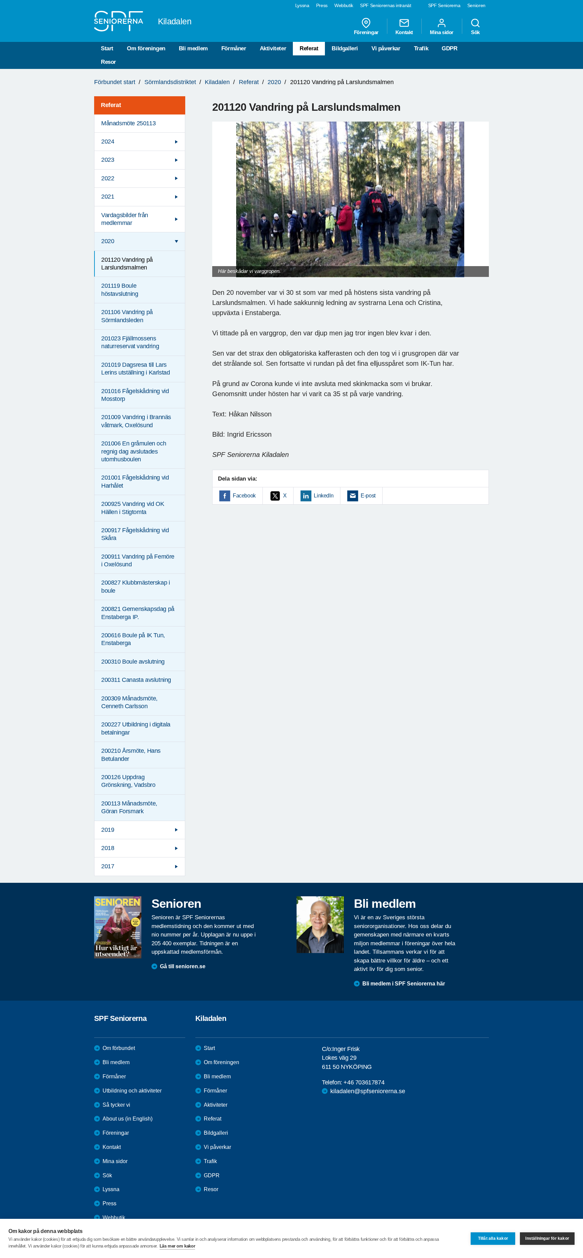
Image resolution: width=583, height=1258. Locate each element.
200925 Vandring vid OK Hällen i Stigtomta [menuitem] (132, 507)
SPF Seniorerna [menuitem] (444, 5)
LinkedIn (323, 495)
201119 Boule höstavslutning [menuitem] (119, 289)
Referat (309, 48)
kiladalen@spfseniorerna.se (367, 1091)
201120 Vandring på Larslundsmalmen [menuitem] (127, 263)
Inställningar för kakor (547, 1238)
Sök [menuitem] (475, 32)
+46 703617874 (363, 1082)
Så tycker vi (116, 1105)
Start (107, 48)
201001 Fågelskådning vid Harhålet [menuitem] (135, 481)
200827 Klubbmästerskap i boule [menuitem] (135, 586)
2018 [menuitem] (107, 848)
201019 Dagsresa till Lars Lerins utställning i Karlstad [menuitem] (135, 368)
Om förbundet (119, 1048)
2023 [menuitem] (107, 159)
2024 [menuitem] (107, 141)
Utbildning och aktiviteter (132, 1091)
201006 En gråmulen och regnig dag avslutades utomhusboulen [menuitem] (133, 451)
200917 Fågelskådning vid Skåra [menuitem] (135, 534)
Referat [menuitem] (111, 105)
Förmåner (233, 48)
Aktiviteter (273, 48)
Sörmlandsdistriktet (170, 82)
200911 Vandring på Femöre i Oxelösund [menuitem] (137, 560)
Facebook (244, 495)
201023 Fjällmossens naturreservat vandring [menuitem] (130, 342)
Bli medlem (193, 48)
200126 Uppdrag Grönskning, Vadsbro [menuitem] (128, 781)
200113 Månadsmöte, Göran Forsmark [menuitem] (129, 807)
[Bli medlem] (320, 924)
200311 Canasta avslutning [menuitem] (136, 679)
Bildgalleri (345, 48)
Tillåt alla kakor (493, 1238)
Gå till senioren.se (182, 966)
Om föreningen (146, 48)
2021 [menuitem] (107, 196)
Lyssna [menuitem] (302, 5)
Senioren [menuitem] (476, 5)
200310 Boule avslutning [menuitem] (133, 661)
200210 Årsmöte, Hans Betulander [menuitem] (131, 754)
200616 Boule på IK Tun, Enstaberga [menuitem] (133, 639)
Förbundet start (114, 82)
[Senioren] (117, 927)
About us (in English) (127, 1119)
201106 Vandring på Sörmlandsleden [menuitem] (127, 316)
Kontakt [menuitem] (404, 32)
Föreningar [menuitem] (366, 32)
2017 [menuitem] (107, 866)
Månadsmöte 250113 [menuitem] (128, 123)
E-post (368, 495)
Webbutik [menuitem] (343, 5)
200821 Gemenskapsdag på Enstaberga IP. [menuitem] (137, 613)
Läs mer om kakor (177, 1246)
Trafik (421, 48)
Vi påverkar (385, 48)
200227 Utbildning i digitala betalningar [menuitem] (135, 728)
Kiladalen (217, 82)
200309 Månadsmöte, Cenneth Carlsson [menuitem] (129, 702)
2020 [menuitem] (107, 241)
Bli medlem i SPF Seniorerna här (403, 983)
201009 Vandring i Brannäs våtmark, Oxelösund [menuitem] (136, 421)
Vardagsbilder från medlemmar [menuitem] (124, 219)
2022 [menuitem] (107, 178)
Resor (108, 62)
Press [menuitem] (322, 5)
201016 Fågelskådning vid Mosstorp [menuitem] (135, 395)
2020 (274, 82)
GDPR (449, 48)
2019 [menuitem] (107, 829)
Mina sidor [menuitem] (441, 32)
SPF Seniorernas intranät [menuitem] (385, 5)
